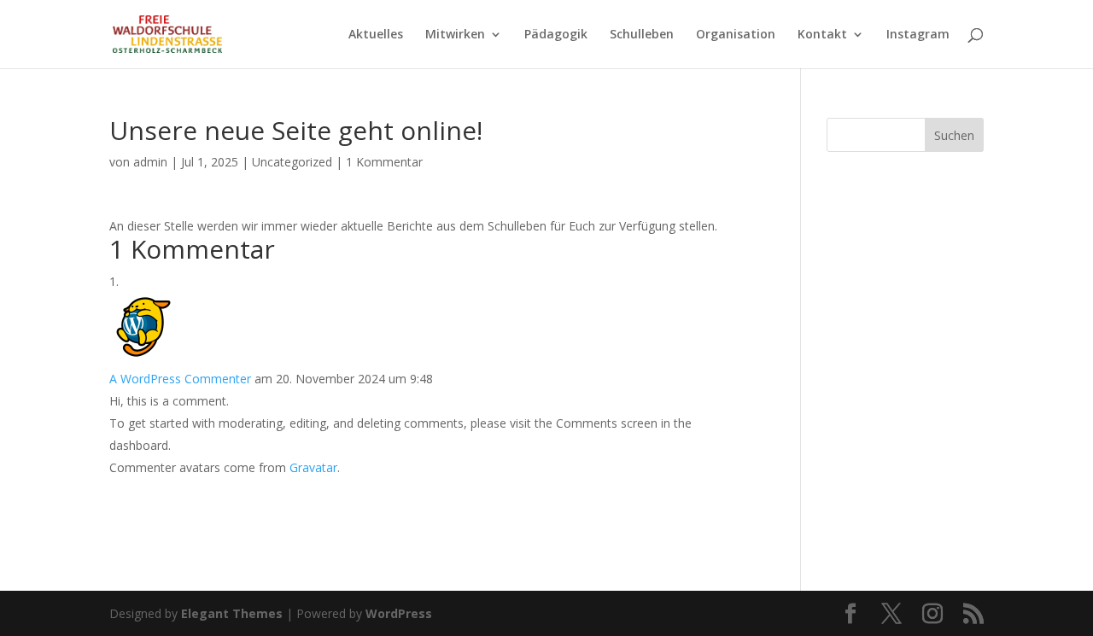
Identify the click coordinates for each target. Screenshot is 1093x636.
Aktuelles (375, 35)
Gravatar (313, 467)
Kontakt (822, 35)
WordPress (398, 613)
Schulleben (642, 35)
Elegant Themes (232, 613)
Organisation (735, 35)
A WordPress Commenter (180, 379)
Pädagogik (555, 35)
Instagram (918, 35)
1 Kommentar (384, 162)
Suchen (954, 135)
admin (150, 162)
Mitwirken (455, 35)
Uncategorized (292, 162)
